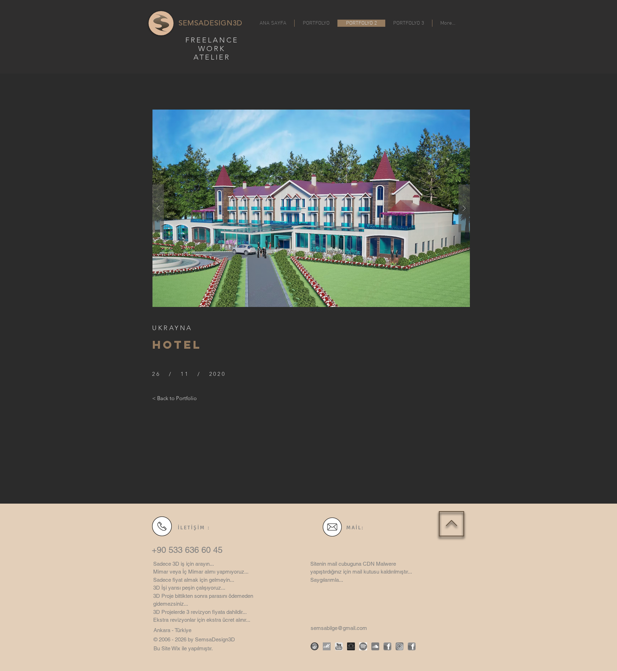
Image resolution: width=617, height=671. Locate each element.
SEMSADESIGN (206, 23)
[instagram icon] (399, 646)
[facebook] (387, 646)
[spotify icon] (363, 646)
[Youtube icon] (339, 646)
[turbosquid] (314, 646)
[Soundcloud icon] (375, 646)
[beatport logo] (351, 646)
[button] (311, 208)
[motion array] (327, 646)
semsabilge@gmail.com (339, 628)
